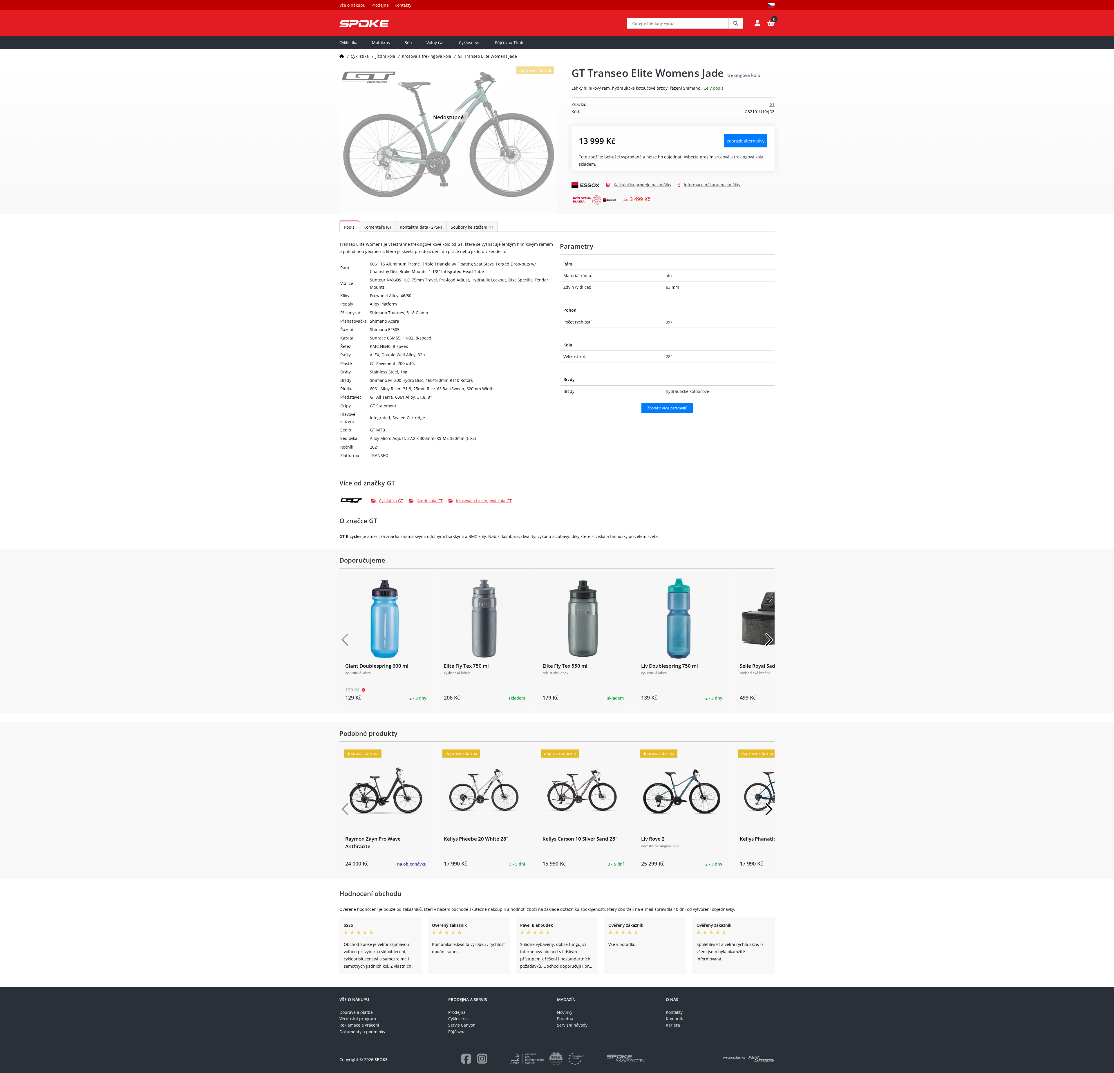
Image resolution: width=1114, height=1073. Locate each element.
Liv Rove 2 (653, 838)
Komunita (675, 1018)
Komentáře (377, 227)
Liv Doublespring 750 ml (669, 665)
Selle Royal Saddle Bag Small (773, 665)
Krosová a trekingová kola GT (484, 500)
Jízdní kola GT (430, 500)
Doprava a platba (356, 1012)
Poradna (565, 1018)
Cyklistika (348, 42)
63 (668, 287)
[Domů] (341, 56)
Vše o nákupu (352, 5)
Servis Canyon (461, 1025)
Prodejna (380, 5)
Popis (349, 227)
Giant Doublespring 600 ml (376, 665)
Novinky (564, 1012)
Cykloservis (469, 42)
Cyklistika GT (391, 500)
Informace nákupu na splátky (712, 184)
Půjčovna (457, 1031)
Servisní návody (572, 1025)
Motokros (381, 42)
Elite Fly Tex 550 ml (564, 665)
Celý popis (714, 88)
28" (669, 356)
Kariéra (673, 1025)
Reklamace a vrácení (359, 1025)
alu (669, 275)
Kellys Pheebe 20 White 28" (476, 838)
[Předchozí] (345, 640)
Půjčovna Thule (510, 42)
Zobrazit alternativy (745, 141)
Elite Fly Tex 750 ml (466, 665)
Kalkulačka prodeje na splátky (642, 184)
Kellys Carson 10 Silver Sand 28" (579, 838)
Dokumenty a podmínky (362, 1031)
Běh (408, 42)
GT (772, 104)
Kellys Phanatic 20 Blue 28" (772, 838)
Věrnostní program (357, 1018)
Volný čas (435, 42)
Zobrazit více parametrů (667, 408)
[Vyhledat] (735, 23)
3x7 (669, 322)
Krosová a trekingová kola (426, 56)
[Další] (769, 640)
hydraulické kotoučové (687, 391)
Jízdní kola (385, 56)
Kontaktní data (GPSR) (421, 227)
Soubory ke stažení (472, 227)
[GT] (355, 500)
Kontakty (403, 5)
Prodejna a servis (467, 999)
